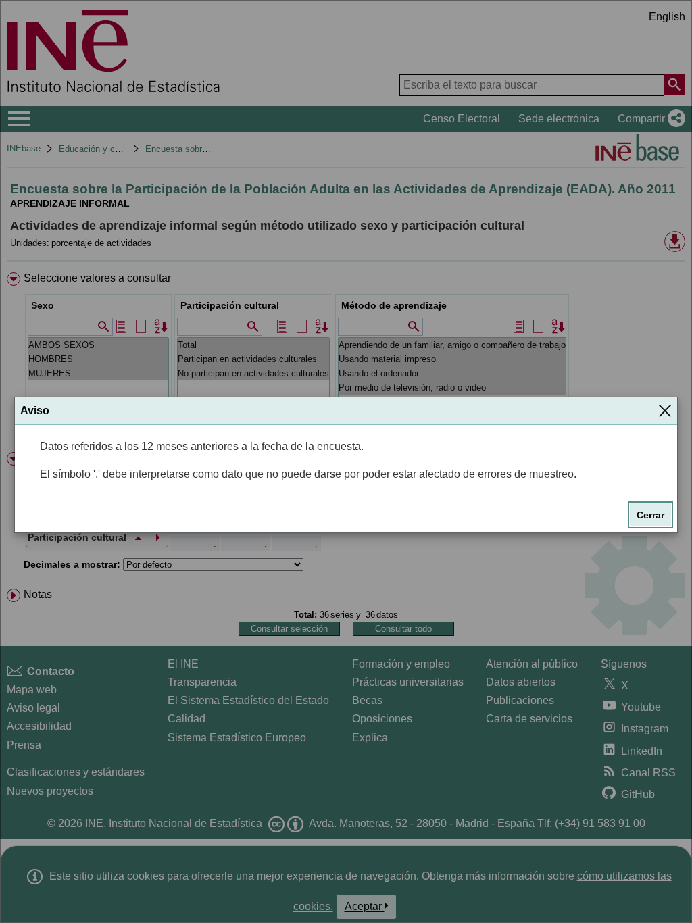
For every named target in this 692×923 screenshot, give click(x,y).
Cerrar (650, 514)
